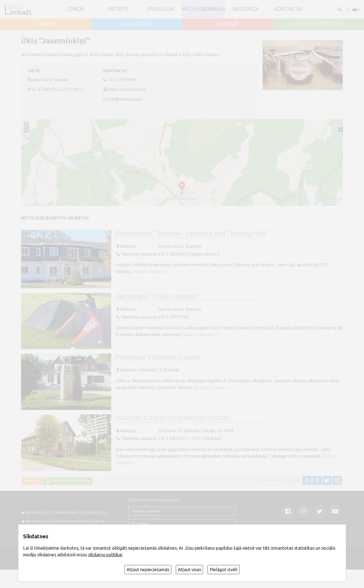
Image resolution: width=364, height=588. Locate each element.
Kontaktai (288, 9)
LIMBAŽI (227, 24)
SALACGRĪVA (136, 24)
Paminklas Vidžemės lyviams (158, 357)
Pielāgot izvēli (223, 569)
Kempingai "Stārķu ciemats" (157, 296)
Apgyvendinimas (203, 9)
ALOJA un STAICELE (318, 24)
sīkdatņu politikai (105, 554)
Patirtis (118, 9)
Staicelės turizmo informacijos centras (172, 417)
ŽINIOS (76, 9)
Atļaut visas (189, 569)
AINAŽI (45, 24)
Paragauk (160, 9)
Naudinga (246, 9)
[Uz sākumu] (18, 9)
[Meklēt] (339, 9)
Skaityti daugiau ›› (149, 271)
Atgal (33, 480)
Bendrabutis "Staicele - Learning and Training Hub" (192, 233)
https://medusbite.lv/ (127, 89)
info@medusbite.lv (125, 99)
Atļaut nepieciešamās (148, 569)
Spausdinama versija (70, 480)
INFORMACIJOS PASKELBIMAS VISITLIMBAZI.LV (66, 512)
